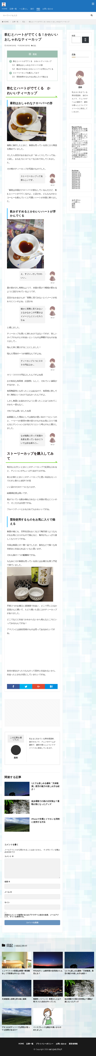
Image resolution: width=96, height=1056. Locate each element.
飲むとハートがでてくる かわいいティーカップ (31, 61)
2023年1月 (76, 172)
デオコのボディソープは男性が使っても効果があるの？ (16, 1028)
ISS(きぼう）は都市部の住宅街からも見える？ (47, 972)
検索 (73, 36)
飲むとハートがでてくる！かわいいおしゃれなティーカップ (49, 21)
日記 (38, 9)
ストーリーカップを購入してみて (24, 73)
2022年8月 (76, 179)
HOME (4, 9)
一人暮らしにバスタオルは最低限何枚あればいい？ (80, 150)
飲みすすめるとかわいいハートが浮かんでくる (32, 69)
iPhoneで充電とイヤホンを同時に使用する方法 (45, 820)
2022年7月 (76, 181)
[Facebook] (13, 686)
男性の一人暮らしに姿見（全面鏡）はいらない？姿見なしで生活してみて (80, 136)
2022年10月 (76, 176)
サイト (7, 902)
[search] (91, 15)
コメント (9, 856)
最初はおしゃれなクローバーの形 (27, 65)
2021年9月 (76, 188)
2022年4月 (76, 186)
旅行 (32, 9)
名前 (7, 882)
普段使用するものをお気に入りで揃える (30, 77)
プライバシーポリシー (44, 1044)
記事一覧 (13, 9)
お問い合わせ (47, 9)
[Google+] (38, 686)
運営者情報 (73, 1044)
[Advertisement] (19, 711)
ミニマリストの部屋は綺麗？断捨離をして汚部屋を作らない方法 (80, 156)
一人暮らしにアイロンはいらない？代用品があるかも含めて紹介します (80, 143)
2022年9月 (76, 178)
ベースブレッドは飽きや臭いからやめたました (47, 1028)
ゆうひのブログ (55, 1049)
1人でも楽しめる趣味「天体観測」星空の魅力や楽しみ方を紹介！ (45, 786)
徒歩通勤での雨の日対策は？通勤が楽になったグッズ (45, 802)
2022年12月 (76, 174)
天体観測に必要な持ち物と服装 (14, 999)
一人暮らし (23, 9)
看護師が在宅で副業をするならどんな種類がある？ (80, 130)
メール (8, 892)
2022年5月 (76, 185)
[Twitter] (26, 686)
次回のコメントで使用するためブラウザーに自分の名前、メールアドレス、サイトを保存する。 (31, 916)
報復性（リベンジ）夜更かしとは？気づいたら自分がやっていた (47, 1000)
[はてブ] (51, 686)
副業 (73, 204)
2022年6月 (76, 183)
